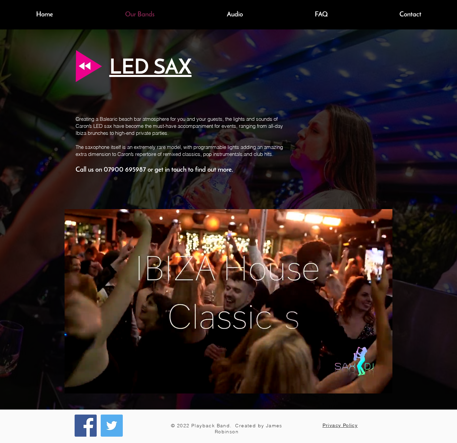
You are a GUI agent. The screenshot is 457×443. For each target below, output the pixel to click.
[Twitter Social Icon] (112, 426)
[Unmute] (84, 384)
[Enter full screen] (383, 384)
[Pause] (73, 384)
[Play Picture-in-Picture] (372, 384)
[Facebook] (86, 426)
